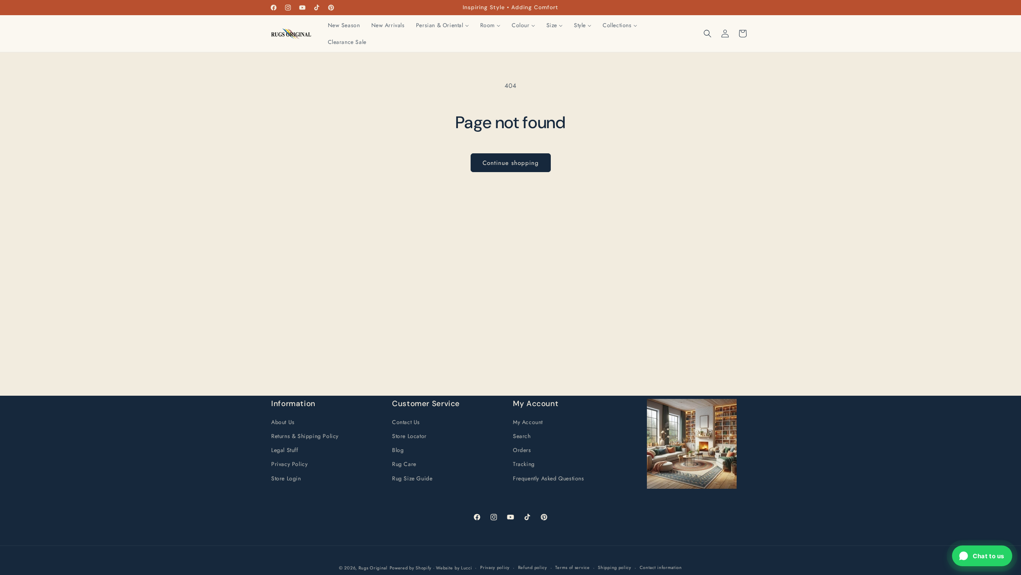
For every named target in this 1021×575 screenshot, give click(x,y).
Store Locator (409, 436)
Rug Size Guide (412, 478)
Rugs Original (373, 568)
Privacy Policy (289, 464)
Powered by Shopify (411, 568)
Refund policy (532, 567)
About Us (283, 422)
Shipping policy (614, 567)
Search (522, 436)
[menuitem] (344, 25)
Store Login (286, 478)
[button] (707, 33)
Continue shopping (511, 163)
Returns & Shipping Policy (305, 436)
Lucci (466, 568)
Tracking (524, 464)
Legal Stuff (284, 450)
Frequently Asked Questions (548, 478)
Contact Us (406, 422)
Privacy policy (495, 567)
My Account (528, 422)
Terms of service (572, 567)
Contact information (661, 567)
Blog (398, 450)
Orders (522, 450)
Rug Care (404, 464)
